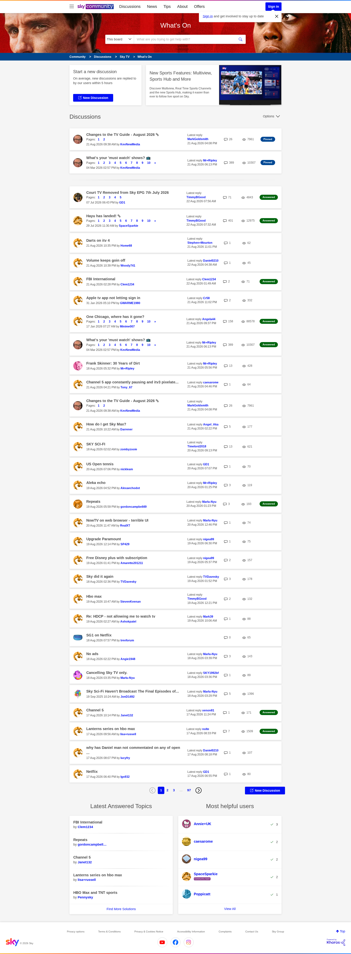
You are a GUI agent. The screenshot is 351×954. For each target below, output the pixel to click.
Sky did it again (99, 576)
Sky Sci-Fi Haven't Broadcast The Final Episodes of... (132, 691)
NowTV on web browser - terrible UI (117, 520)
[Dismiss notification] (277, 16)
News (152, 6)
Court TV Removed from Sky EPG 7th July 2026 (127, 193)
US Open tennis (100, 464)
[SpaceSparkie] (201, 880)
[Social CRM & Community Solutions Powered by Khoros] (336, 942)
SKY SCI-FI (95, 444)
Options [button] (268, 116)
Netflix (92, 772)
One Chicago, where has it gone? (115, 317)
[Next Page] (198, 790)
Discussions (130, 6)
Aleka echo (95, 483)
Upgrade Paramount (103, 539)
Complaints (225, 931)
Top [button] (342, 931)
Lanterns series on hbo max (110, 729)
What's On (175, 25)
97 (189, 790)
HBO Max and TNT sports (95, 893)
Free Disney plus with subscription (116, 558)
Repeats (93, 501)
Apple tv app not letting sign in (113, 298)
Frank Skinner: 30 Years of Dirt (113, 363)
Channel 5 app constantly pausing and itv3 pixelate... (132, 382)
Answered (269, 197)
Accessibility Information (191, 931)
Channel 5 (95, 710)
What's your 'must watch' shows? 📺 (118, 158)
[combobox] (184, 39)
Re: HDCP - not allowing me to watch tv (120, 616)
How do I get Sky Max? (106, 424)
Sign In (273, 6)
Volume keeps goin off (105, 260)
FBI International (100, 279)
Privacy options (75, 931)
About (182, 6)
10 (148, 162)
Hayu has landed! (102, 216)
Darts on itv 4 (98, 240)
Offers (199, 6)
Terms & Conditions (109, 931)
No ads (92, 654)
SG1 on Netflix (99, 635)
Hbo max (94, 596)
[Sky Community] (96, 6)
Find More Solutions (121, 909)
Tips (167, 6)
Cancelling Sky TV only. (106, 673)
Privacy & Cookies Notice (148, 931)
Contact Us (251, 931)
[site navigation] (71, 6)
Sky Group (278, 931)
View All (230, 909)
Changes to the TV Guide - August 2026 (121, 135)
